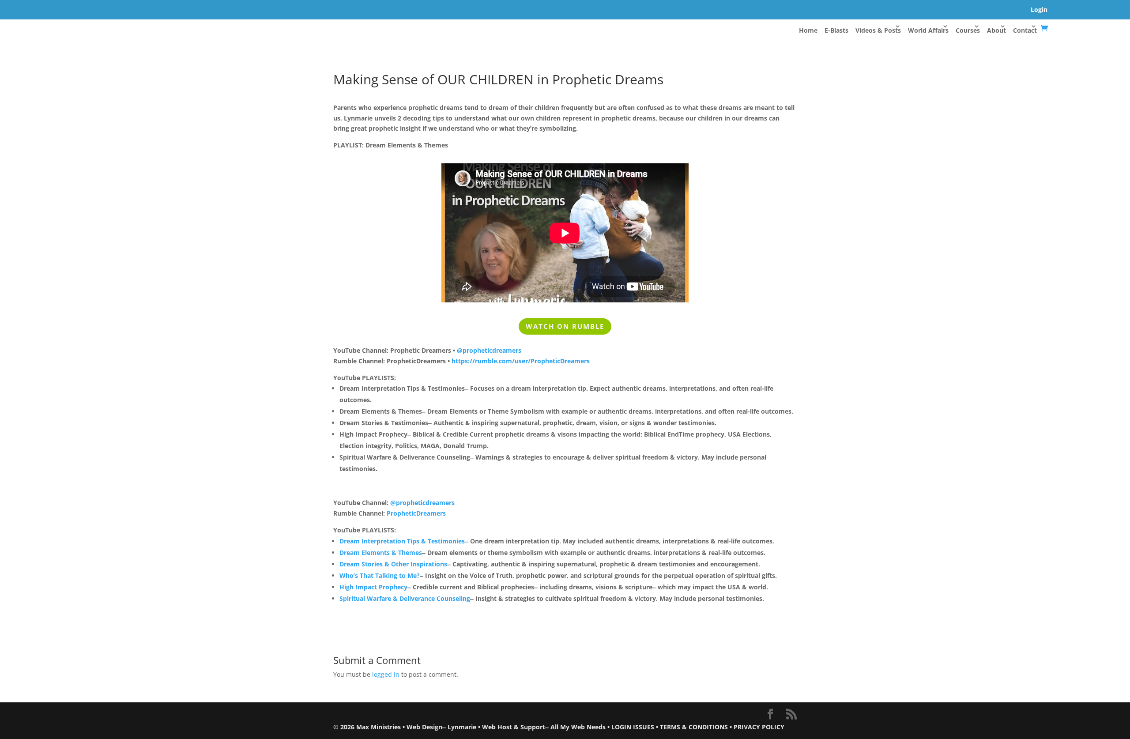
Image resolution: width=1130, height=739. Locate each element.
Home (808, 30)
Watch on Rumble (565, 326)
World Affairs (928, 30)
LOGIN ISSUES (632, 727)
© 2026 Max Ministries (367, 727)
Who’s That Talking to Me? (379, 575)
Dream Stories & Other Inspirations (393, 564)
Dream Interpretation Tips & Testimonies (402, 541)
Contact (1025, 30)
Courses (968, 30)
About (996, 30)
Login (1039, 9)
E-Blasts (836, 30)
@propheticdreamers (489, 350)
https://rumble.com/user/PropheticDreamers (521, 361)
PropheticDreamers (416, 513)
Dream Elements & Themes (380, 552)
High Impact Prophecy (373, 587)
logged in (385, 674)
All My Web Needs (578, 727)
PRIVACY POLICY (759, 727)
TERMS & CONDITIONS (694, 727)
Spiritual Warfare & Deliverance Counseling (404, 598)
